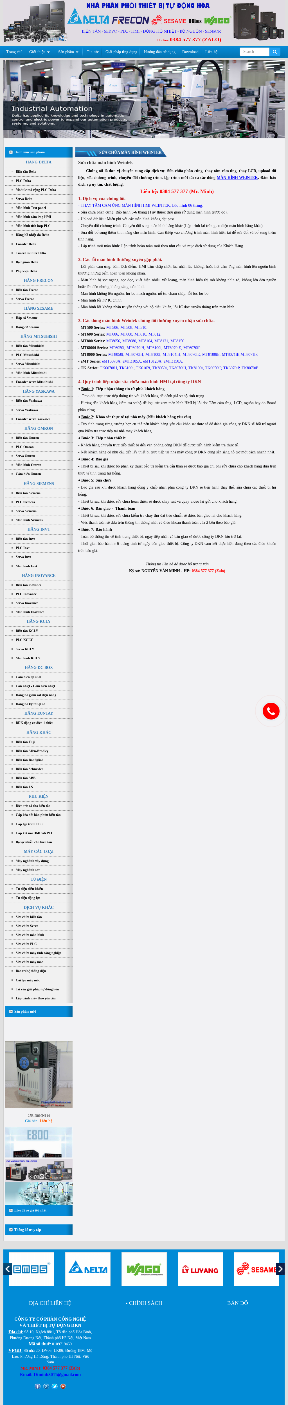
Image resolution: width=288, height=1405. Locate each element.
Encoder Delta (26, 244)
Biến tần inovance (28, 585)
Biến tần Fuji (25, 742)
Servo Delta (24, 199)
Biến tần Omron (27, 438)
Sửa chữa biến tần (29, 917)
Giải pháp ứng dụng (121, 52)
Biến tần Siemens (28, 493)
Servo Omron (25, 456)
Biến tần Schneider (29, 769)
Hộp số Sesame (26, 318)
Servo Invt (23, 557)
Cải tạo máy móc (28, 980)
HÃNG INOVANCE (38, 576)
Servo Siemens (26, 511)
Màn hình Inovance (30, 612)
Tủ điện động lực (28, 898)
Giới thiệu (37, 52)
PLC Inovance (26, 594)
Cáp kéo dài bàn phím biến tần (38, 815)
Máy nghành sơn (28, 870)
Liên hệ (211, 52)
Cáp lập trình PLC (29, 824)
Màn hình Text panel (31, 208)
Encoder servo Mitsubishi (34, 382)
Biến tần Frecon (27, 290)
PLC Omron (25, 447)
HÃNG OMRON (38, 428)
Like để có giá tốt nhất (30, 1210)
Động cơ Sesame (27, 327)
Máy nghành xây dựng (32, 861)
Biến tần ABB (25, 778)
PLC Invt (23, 548)
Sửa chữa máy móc (29, 962)
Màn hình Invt (26, 566)
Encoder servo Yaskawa (33, 419)
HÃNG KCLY (39, 621)
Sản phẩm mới (25, 1011)
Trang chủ (14, 52)
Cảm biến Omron (28, 474)
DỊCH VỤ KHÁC (39, 907)
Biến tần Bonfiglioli (29, 760)
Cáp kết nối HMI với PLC (34, 833)
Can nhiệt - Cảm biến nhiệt (35, 686)
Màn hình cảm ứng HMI (33, 217)
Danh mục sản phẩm (29, 152)
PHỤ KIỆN (38, 796)
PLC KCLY (24, 640)
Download (190, 52)
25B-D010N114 (39, 1098)
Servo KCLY (25, 649)
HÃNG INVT (39, 529)
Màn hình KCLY (28, 658)
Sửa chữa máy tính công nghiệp (38, 953)
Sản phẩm (66, 52)
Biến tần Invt (25, 539)
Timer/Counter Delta (31, 253)
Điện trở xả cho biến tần (33, 806)
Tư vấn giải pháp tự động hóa (37, 989)
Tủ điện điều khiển (29, 889)
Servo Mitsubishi (28, 364)
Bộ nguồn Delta (27, 262)
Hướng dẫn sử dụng (160, 52)
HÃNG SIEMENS (39, 484)
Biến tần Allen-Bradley (32, 751)
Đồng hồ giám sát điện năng (36, 695)
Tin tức (93, 52)
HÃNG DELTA (38, 162)
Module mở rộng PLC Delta (36, 190)
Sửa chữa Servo (27, 926)
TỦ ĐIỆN (39, 879)
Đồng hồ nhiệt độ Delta (32, 235)
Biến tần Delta (26, 172)
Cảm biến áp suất (28, 677)
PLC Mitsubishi (27, 355)
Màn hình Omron (28, 465)
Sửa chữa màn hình (30, 935)
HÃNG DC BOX (39, 668)
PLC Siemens (25, 502)
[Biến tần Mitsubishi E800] (39, 1143)
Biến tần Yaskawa (29, 401)
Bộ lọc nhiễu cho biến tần (34, 842)
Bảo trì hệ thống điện (31, 971)
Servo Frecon (25, 299)
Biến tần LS (24, 787)
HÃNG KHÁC (38, 732)
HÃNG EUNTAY (38, 713)
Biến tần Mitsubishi (30, 346)
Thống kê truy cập (27, 1230)
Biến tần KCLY (27, 631)
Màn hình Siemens (29, 520)
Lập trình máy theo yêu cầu (36, 998)
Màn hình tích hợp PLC (33, 226)
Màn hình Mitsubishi (31, 373)
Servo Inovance (27, 603)
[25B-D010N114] (39, 1056)
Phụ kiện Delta (26, 271)
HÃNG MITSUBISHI (39, 336)
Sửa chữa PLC (26, 944)
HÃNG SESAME (38, 308)
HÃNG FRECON (38, 280)
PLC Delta (23, 181)
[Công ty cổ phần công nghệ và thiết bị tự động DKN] (38, 23)
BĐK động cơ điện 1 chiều (34, 723)
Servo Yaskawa (27, 410)
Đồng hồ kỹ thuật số (30, 704)
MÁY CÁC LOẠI (38, 851)
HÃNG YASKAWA (39, 391)
